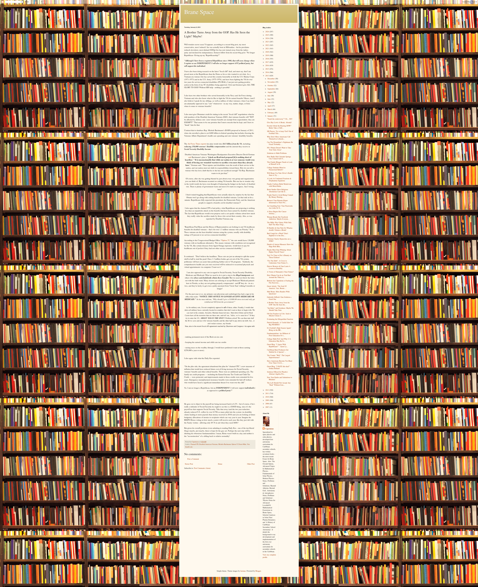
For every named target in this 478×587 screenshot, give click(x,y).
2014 (267, 72)
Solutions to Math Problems (277, 153)
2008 (267, 403)
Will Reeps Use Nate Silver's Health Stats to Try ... (279, 174)
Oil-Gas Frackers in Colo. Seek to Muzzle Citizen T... (279, 314)
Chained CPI (194, 444)
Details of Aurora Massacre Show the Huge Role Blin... (280, 245)
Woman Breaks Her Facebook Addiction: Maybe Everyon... (278, 218)
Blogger (258, 571)
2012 (267, 390)
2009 (267, 400)
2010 (267, 397)
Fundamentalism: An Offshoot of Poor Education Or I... (278, 334)
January (270, 116)
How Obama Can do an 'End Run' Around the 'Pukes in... (279, 276)
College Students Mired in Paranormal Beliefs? (276, 168)
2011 (267, 393)
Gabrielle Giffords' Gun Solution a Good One (279, 298)
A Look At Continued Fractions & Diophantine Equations (279, 179)
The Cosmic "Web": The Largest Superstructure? (278, 356)
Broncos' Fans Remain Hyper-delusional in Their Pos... (277, 201)
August (270, 92)
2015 (267, 69)
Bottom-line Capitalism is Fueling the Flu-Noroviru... (280, 281)
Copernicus (269, 428)
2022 (267, 45)
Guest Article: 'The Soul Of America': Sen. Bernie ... (277, 287)
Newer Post (189, 464)
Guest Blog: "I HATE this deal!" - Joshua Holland (279, 367)
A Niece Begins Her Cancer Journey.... (276, 212)
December (271, 78)
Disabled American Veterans (208, 444)
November (271, 82)
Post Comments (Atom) (202, 468)
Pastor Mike (242, 444)
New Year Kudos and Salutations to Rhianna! (279, 378)
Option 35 (235, 444)
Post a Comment (193, 459)
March (270, 109)
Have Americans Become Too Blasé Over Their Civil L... (279, 362)
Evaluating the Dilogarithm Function (280, 319)
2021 (267, 48)
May (269, 102)
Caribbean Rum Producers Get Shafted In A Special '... (277, 351)
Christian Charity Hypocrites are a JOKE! (279, 240)
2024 (267, 38)
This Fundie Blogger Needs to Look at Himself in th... (279, 163)
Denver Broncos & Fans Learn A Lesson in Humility (278, 267)
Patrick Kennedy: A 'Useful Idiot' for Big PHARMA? (280, 323)
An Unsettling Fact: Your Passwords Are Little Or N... (280, 207)
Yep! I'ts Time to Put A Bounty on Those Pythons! (279, 256)
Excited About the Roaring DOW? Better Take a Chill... (279, 127)
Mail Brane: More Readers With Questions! (278, 292)
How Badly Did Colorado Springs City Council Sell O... (279, 157)
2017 (267, 62)
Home (220, 464)
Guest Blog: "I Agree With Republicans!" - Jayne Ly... (277, 345)
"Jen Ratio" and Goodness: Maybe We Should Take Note (280, 309)
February (271, 112)
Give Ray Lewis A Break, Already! (279, 122)
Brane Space (199, 12)
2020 (267, 52)
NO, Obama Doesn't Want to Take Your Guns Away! (279, 148)
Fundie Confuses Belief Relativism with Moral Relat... (279, 185)
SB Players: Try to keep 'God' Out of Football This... (280, 132)
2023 (267, 41)
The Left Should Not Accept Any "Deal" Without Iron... (279, 384)
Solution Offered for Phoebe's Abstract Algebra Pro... (277, 373)
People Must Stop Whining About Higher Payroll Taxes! (279, 251)
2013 (267, 75)
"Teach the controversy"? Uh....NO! (279, 119)
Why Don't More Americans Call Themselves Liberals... (278, 137)
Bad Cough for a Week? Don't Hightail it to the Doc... (277, 234)
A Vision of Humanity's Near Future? (280, 272)
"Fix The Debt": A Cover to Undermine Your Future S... (278, 262)
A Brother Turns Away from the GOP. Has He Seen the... (278, 303)
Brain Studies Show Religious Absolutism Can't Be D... (277, 190)
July (269, 95)
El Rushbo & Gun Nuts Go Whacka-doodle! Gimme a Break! (280, 229)
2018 (267, 58)
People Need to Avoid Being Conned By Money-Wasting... (280, 196)
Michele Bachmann (224, 444)
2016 (267, 65)
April (270, 106)
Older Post (251, 464)
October (271, 85)
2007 (267, 407)
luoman (243, 571)
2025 (267, 35)
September (271, 89)
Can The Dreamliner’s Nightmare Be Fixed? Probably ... (280, 143)
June (269, 99)
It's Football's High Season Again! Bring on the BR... (279, 329)
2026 (267, 31)
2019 (267, 55)
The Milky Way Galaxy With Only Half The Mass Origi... (279, 223)
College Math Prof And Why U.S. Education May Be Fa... (279, 340)
